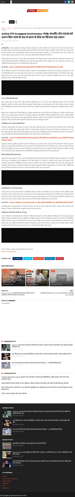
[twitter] (69, 2)
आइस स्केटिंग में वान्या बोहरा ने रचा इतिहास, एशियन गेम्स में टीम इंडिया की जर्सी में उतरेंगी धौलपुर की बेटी (34, 383)
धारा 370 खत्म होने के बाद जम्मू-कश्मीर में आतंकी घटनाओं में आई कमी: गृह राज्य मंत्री (36, 67)
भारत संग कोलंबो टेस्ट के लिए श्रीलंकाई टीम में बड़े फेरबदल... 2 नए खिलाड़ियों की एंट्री (36, 363)
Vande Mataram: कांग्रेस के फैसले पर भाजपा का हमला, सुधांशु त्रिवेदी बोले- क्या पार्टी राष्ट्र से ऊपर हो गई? (12, 279)
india (9, 28)
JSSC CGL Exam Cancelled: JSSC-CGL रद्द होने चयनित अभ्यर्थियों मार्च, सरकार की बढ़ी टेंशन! (61, 279)
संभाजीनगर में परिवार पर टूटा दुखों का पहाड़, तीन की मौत (29, 443)
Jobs (4, 486)
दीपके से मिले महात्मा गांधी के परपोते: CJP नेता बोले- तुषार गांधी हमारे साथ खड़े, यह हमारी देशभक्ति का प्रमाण (36, 279)
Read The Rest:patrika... (9, 251)
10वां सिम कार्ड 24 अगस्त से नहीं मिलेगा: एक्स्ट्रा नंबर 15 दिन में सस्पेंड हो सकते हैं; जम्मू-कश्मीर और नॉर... (42, 354)
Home (3, 22)
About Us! (5, 488)
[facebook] (65, 2)
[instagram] (72, 2)
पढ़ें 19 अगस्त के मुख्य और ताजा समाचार (14, 393)
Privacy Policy (7, 481)
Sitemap (5, 483)
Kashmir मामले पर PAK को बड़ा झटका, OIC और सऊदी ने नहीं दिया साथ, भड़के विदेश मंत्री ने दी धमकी (41, 202)
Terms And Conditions (10, 479)
